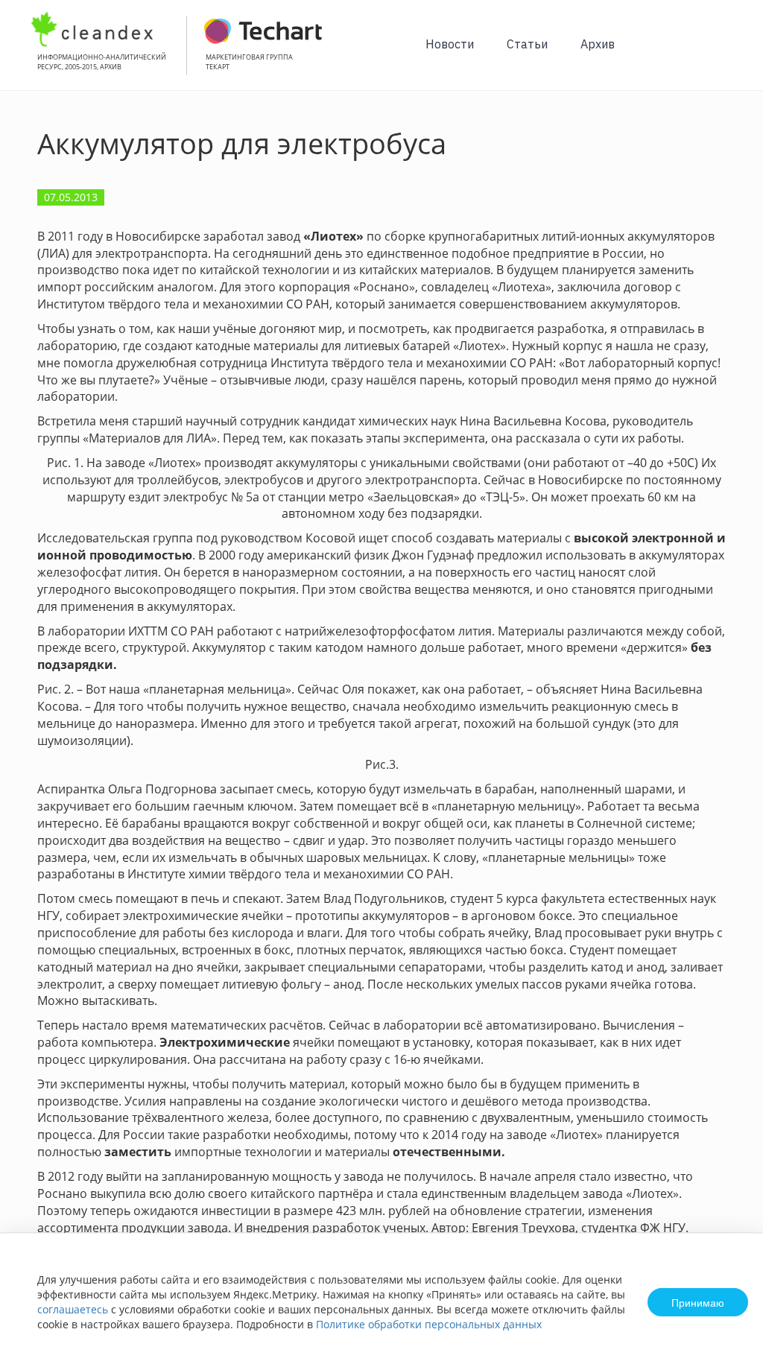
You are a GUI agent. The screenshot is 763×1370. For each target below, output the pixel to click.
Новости (449, 44)
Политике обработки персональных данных (429, 1324)
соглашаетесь (72, 1309)
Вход (729, 53)
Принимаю (697, 1302)
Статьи (527, 44)
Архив (597, 44)
